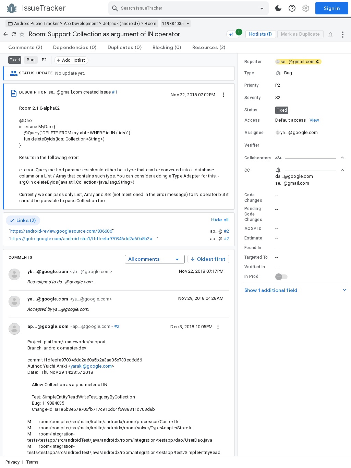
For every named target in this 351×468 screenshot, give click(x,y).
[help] (292, 8)
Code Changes (253, 198)
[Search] (115, 8)
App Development (81, 23)
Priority (251, 85)
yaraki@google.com (91, 366)
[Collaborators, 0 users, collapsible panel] (309, 158)
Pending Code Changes (253, 214)
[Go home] (5, 34)
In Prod (251, 276)
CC (247, 170)
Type (249, 73)
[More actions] (342, 34)
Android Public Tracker (36, 23)
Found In (252, 247)
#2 (226, 231)
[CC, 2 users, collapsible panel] (309, 170)
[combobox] (189, 8)
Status (251, 110)
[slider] (239, 254)
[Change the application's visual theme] (278, 8)
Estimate (253, 238)
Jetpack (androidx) (121, 23)
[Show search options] (262, 8)
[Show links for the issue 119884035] (188, 23)
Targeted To (256, 257)
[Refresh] (14, 34)
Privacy (12, 462)
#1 (114, 92)
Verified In (254, 266)
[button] (294, 73)
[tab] (25, 47)
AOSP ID (253, 228)
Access (252, 120)
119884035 (173, 23)
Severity (252, 97)
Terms (32, 462)
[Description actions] (223, 94)
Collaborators (257, 158)
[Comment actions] (218, 326)
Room (150, 23)
